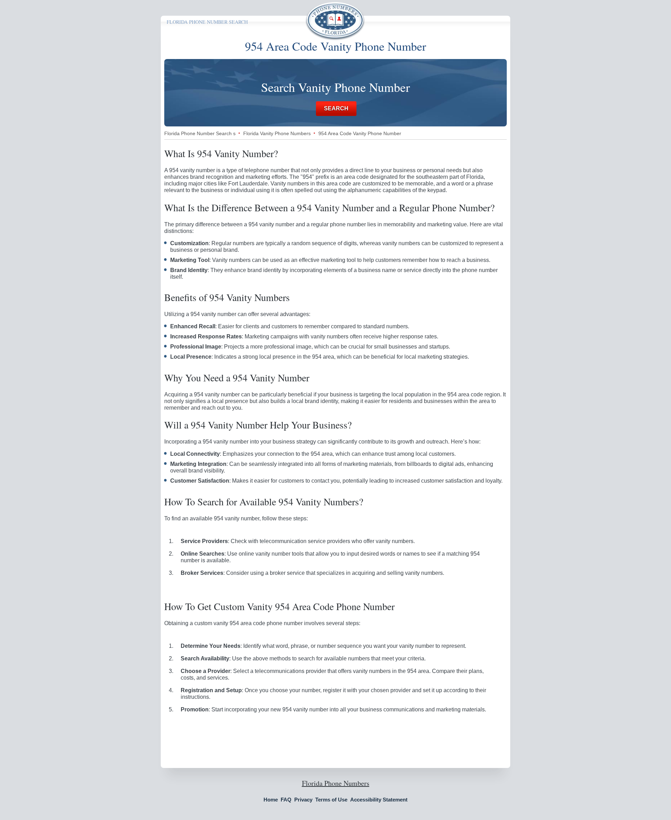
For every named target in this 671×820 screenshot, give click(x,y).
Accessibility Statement (378, 800)
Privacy (303, 800)
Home (271, 800)
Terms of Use (331, 800)
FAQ (286, 800)
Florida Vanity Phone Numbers (277, 133)
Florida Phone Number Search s (200, 133)
